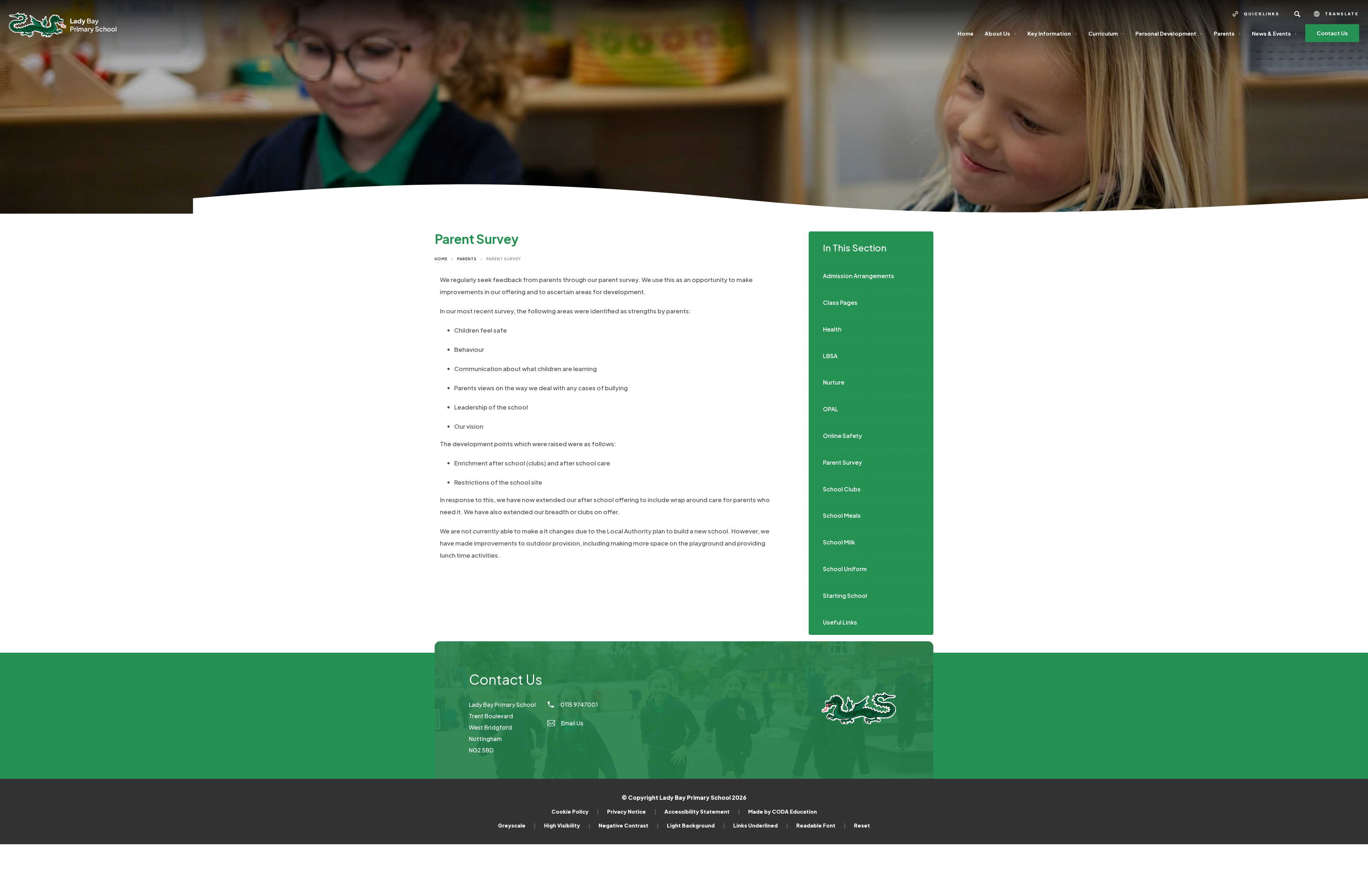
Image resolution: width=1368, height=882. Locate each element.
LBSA (830, 356)
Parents (1227, 33)
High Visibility (567, 825)
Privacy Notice (631, 811)
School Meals (842, 515)
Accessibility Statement (702, 811)
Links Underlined (760, 825)
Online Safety (842, 435)
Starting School (845, 595)
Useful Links (840, 622)
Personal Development (1169, 33)
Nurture (833, 382)
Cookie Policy (575, 811)
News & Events (1274, 33)
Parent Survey (842, 462)
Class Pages (840, 302)
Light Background (696, 825)
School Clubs (842, 489)
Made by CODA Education (782, 811)
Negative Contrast (628, 825)
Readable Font (821, 825)
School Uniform (845, 569)
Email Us (572, 723)
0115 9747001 (579, 704)
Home (966, 33)
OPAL (830, 409)
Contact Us (1332, 33)
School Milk (839, 542)
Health (832, 329)
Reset (862, 825)
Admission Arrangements (858, 276)
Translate (1342, 13)
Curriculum (1106, 33)
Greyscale (517, 825)
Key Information (1052, 33)
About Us (1000, 33)
